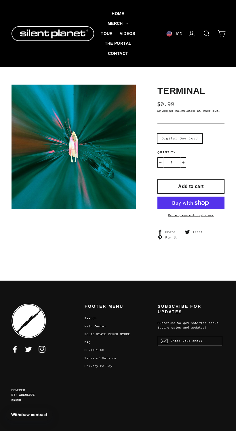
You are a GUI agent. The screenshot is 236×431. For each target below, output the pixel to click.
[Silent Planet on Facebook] (15, 349)
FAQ (88, 342)
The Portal (118, 43)
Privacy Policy (99, 366)
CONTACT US (94, 350)
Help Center (95, 326)
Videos (127, 33)
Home (118, 13)
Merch (116, 23)
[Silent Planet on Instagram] (42, 349)
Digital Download (180, 138)
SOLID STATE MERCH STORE (107, 334)
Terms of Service (100, 358)
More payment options (191, 215)
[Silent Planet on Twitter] (28, 349)
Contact (118, 53)
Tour (107, 33)
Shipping (165, 111)
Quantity (166, 152)
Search (90, 318)
